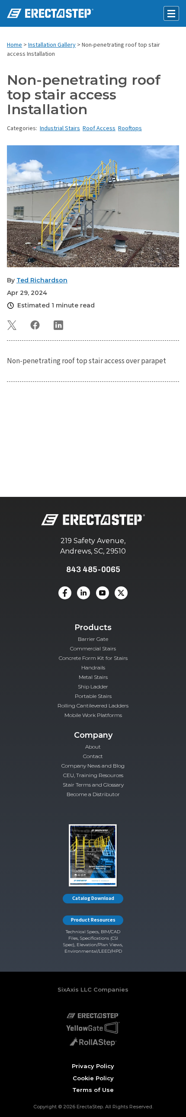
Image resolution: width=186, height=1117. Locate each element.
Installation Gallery (52, 45)
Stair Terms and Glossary (93, 784)
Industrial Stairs (60, 128)
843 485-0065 (93, 569)
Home (14, 45)
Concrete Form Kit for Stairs (93, 658)
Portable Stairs (93, 696)
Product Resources (93, 920)
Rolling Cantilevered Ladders (93, 705)
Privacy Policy (93, 1066)
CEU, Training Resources (93, 775)
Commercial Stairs (93, 648)
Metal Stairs (93, 677)
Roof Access (99, 128)
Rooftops (130, 128)
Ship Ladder (93, 686)
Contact (93, 756)
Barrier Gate (93, 639)
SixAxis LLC (75, 989)
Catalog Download (93, 898)
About (93, 746)
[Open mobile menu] (171, 13)
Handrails (93, 667)
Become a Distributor (93, 794)
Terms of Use (93, 1089)
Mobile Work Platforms (93, 715)
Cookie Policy (93, 1078)
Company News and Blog (93, 765)
